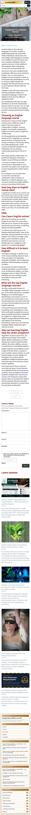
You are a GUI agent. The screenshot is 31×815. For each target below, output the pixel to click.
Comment (6, 411)
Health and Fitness (6, 798)
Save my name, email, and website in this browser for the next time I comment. (16, 455)
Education (14, 45)
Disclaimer (5, 734)
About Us (4, 726)
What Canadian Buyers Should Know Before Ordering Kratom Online (14, 546)
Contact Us (5, 729)
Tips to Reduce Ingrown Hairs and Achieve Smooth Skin (13, 654)
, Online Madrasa (21, 368)
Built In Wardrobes (6, 779)
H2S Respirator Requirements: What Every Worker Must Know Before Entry (15, 691)
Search (4, 463)
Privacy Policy (5, 732)
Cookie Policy (5, 737)
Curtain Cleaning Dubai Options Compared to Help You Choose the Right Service (15, 776)
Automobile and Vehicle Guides (9, 808)
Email (4, 439)
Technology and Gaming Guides (9, 803)
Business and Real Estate (7, 792)
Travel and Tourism (6, 806)
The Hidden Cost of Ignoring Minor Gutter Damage (13, 773)
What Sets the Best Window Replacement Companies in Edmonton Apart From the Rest (13, 782)
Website (4, 446)
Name (4, 433)
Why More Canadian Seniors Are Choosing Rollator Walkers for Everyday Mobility (15, 762)
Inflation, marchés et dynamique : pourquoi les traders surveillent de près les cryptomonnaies (15, 587)
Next (15, 396)
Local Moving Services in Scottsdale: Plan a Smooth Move (14, 785)
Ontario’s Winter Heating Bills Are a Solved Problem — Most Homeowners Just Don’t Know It (15, 502)
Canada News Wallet (10, 2)
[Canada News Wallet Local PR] (2, 2)
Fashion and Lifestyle (7, 800)
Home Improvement (6, 795)
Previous (15, 392)
